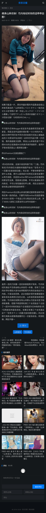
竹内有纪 (27, 332)
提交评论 (38, 487)
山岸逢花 (17, 332)
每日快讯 (4, 8)
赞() (29, 20)
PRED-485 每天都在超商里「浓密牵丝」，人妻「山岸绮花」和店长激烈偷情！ (34, 427)
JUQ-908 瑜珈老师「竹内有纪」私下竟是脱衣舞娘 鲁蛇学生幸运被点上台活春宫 (12, 400)
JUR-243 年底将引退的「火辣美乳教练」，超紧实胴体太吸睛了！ (34, 374)
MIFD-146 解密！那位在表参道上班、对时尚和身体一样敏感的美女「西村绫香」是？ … (12, 344)
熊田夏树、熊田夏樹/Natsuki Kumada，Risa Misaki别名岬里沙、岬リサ (34, 342)
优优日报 (23, 3)
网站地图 (31, 509)
